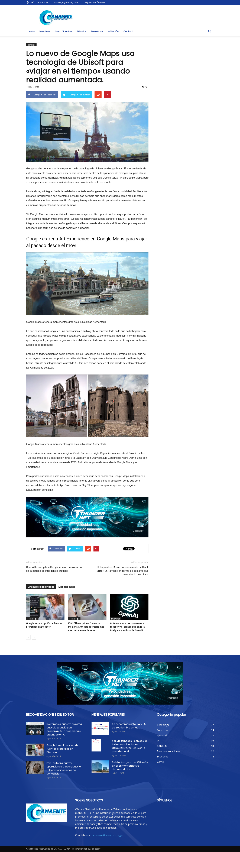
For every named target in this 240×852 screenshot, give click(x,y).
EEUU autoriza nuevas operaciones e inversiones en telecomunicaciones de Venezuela (64, 768)
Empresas (115, 619)
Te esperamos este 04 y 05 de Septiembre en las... (129, 725)
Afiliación (113, 31)
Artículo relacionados (41, 587)
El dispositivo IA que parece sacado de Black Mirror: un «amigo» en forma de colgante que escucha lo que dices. (122, 571)
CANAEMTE (163, 746)
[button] (209, 31)
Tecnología (31, 45)
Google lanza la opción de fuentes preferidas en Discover (62, 749)
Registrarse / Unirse (95, 2)
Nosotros (45, 31)
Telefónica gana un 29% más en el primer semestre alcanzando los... (130, 765)
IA (158, 740)
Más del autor (67, 587)
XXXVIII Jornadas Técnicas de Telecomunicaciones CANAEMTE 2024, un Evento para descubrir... (130, 746)
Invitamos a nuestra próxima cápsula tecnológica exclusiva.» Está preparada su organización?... (64, 729)
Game (160, 761)
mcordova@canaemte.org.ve (107, 835)
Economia (162, 756)
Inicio (32, 31)
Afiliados (81, 31)
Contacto (129, 31)
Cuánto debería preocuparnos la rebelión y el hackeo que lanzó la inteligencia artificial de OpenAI (127, 627)
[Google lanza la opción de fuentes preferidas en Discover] (45, 607)
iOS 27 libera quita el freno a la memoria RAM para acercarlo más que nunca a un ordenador (86, 627)
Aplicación (162, 735)
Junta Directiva (63, 31)
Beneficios (97, 31)
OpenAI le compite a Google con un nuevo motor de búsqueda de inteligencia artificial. (54, 569)
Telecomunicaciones (168, 751)
